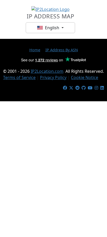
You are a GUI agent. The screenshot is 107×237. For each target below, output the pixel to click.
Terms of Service (19, 77)
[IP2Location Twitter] (71, 88)
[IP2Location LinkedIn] (102, 88)
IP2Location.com (47, 71)
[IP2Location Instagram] (96, 88)
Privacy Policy (53, 77)
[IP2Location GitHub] (84, 88)
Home (34, 49)
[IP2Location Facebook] (65, 88)
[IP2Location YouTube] (90, 88)
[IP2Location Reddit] (77, 88)
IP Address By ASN (61, 49)
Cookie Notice (84, 77)
